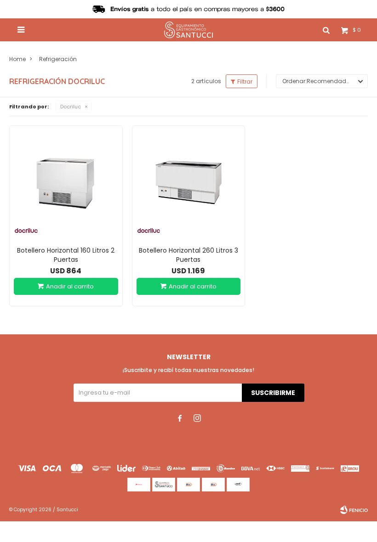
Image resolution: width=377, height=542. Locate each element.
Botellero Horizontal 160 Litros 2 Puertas (65, 255)
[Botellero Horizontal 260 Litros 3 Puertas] (189, 182)
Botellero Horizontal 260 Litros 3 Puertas (188, 255)
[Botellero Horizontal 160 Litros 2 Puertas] (66, 182)
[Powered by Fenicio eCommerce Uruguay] (354, 510)
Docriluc (70, 106)
